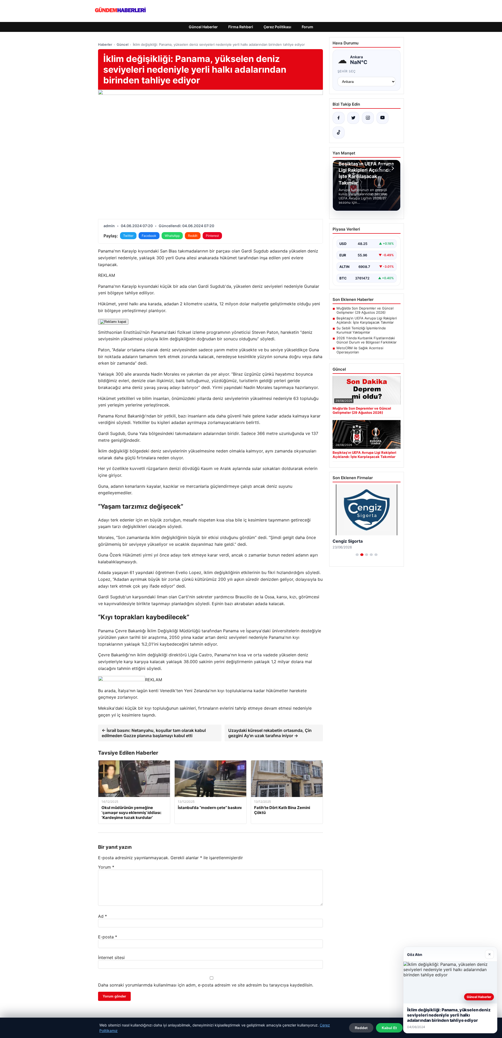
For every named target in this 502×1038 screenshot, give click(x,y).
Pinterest (212, 236)
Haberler (105, 44)
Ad (102, 916)
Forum (307, 27)
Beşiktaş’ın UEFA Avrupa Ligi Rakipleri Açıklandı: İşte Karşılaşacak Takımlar (366, 320)
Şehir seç (347, 71)
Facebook (149, 236)
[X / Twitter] (353, 118)
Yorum (106, 867)
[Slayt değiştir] (357, 554)
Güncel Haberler (203, 27)
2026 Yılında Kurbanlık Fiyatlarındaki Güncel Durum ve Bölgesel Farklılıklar (366, 340)
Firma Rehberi (240, 27)
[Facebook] (339, 118)
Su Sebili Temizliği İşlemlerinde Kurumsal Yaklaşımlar (361, 330)
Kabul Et (389, 1028)
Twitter (128, 236)
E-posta (107, 936)
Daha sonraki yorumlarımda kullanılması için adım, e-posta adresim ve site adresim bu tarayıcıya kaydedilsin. (205, 985)
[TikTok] (339, 133)
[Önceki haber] (380, 168)
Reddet (361, 1028)
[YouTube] (382, 118)
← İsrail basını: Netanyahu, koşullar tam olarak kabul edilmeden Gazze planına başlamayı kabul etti (154, 733)
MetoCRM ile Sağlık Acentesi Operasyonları (359, 350)
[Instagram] (368, 118)
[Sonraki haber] (391, 168)
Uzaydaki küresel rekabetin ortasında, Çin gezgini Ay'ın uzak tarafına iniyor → (270, 733)
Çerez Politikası (277, 27)
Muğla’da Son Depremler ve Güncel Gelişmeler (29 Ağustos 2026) (364, 310)
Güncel (122, 44)
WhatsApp (172, 236)
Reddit (192, 236)
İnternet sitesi (111, 957)
